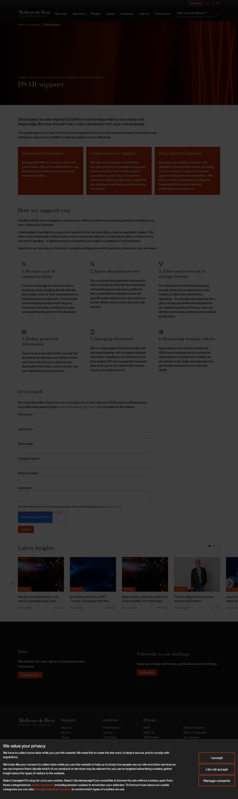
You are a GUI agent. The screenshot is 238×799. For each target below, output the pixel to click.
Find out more (30, 675)
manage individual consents (53, 789)
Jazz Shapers (191, 737)
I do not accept (217, 769)
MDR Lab (149, 732)
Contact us (162, 13)
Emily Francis (88, 407)
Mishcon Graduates (194, 732)
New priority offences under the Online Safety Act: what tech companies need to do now (145, 600)
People (95, 13)
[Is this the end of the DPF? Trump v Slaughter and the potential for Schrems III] (93, 574)
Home (21, 24)
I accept (217, 757)
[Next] (229, 583)
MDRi (147, 727)
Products (34, 24)
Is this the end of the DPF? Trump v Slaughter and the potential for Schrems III (89, 600)
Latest (110, 13)
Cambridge (110, 737)
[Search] (218, 14)
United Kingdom (111, 727)
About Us (66, 727)
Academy (126, 13)
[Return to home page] (34, 13)
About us (79, 13)
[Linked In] (208, 3)
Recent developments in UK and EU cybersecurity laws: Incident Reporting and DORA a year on (41, 603)
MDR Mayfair (151, 737)
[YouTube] (218, 3)
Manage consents (216, 780)
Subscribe (196, 3)
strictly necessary (42, 785)
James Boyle (67, 407)
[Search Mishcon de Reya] (198, 13)
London (108, 732)
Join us (144, 13)
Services (61, 13)
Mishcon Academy (194, 727)
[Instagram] (213, 3)
